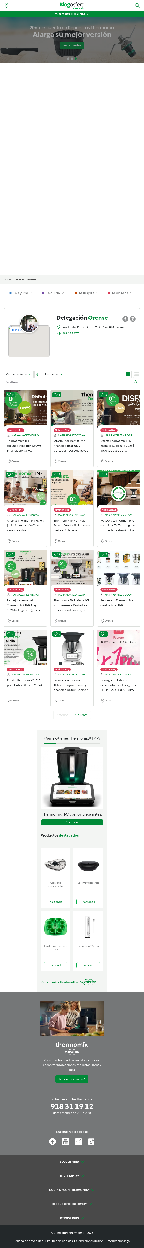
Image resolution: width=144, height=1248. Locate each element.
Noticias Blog (15, 430)
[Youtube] (65, 1141)
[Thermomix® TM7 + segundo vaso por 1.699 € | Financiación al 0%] (25, 412)
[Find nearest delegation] (7, 5)
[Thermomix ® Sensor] (88, 927)
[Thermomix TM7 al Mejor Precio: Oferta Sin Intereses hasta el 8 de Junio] (72, 492)
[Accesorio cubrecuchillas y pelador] (56, 864)
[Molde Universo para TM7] (56, 927)
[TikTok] (91, 1141)
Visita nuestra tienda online (70, 13)
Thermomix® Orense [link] (25, 279)
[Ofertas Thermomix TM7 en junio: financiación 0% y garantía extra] (25, 492)
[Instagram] (78, 1141)
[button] (137, 5)
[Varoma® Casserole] (88, 864)
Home (7, 279)
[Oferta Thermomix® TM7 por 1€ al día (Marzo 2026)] (25, 651)
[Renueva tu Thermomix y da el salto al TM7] (118, 571)
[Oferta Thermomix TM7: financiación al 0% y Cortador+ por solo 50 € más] (72, 412)
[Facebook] (52, 1141)
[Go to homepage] (72, 5)
